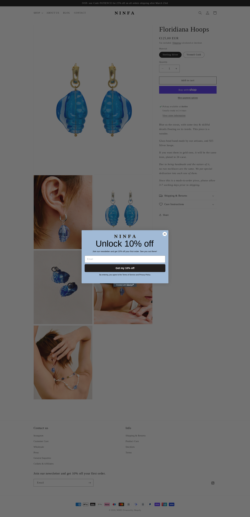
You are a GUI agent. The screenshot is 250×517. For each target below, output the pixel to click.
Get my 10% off (125, 268)
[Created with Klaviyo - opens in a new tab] (125, 285)
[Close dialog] (164, 233)
